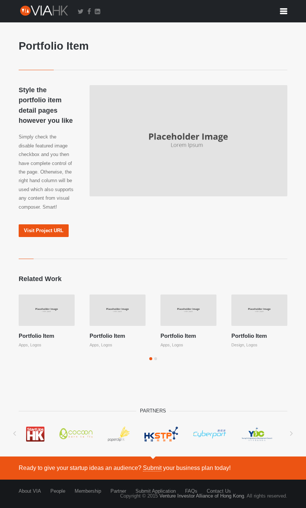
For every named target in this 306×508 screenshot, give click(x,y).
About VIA (30, 491)
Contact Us (219, 491)
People (57, 491)
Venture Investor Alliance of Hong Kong (201, 496)
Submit (152, 468)
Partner (118, 491)
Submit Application (155, 491)
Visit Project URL (43, 230)
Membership (88, 491)
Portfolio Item (36, 336)
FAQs (191, 491)
